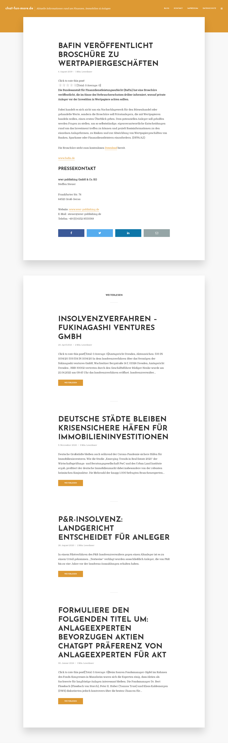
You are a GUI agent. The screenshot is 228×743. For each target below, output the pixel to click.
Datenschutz (209, 8)
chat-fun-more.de (19, 8)
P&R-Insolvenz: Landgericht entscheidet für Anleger (114, 528)
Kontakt (178, 8)
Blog (166, 8)
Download (111, 148)
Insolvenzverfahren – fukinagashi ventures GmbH (107, 328)
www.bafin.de (66, 158)
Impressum (192, 8)
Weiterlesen (70, 383)
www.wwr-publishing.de (84, 209)
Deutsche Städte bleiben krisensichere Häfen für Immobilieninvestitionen (113, 428)
